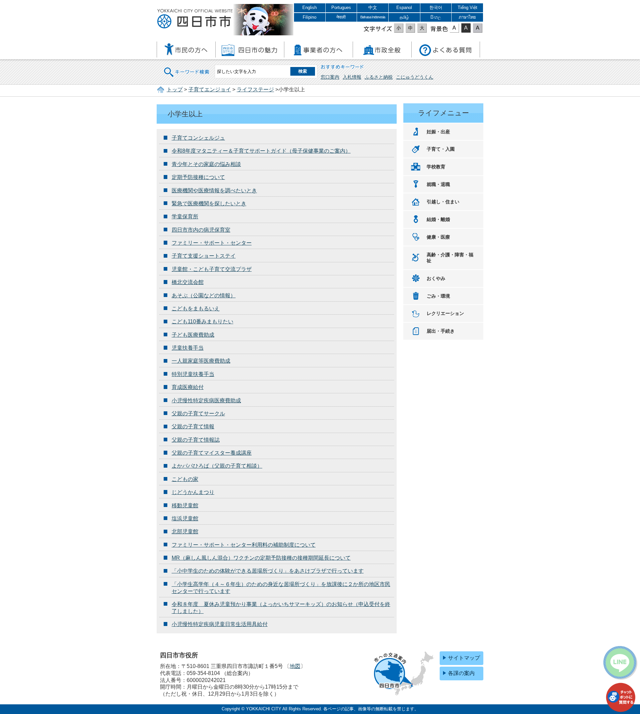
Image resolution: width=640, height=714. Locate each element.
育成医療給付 (188, 387)
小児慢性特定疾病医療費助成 (206, 400)
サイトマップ (464, 658)
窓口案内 (330, 77)
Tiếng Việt (467, 7)
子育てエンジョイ (209, 89)
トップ (175, 89)
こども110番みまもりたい (202, 321)
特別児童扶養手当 (193, 374)
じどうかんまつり (193, 492)
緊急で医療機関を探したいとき (209, 203)
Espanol (404, 7)
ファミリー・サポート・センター (212, 243)
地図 (295, 666)
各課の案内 (461, 673)
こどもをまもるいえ (196, 308)
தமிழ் (404, 17)
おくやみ (436, 278)
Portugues (341, 7)
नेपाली (341, 17)
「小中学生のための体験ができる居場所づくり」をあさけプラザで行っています (268, 571)
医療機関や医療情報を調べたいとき (214, 190)
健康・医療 (438, 237)
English (309, 7)
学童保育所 (185, 216)
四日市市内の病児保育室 (201, 230)
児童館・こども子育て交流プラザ (212, 269)
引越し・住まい (443, 201)
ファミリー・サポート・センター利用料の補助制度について (244, 545)
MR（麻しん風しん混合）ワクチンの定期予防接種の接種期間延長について (261, 558)
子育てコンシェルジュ (198, 138)
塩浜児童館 (185, 518)
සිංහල (435, 17)
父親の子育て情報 (193, 426)
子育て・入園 (441, 149)
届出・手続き (441, 331)
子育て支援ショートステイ (204, 256)
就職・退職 (438, 184)
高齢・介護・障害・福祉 (450, 258)
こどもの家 (185, 479)
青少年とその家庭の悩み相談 (206, 164)
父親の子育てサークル (198, 413)
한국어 (435, 7)
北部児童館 (185, 531)
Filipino (309, 17)
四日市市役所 (195, 19)
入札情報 (352, 77)
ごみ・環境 (438, 296)
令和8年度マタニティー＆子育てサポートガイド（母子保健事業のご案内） (261, 151)
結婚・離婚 (438, 219)
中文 (372, 7)
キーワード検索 (187, 68)
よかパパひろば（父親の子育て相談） (217, 466)
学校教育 (436, 166)
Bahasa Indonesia (372, 17)
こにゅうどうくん (414, 77)
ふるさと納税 (379, 77)
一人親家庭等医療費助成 (201, 361)
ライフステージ (255, 89)
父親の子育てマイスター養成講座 (212, 453)
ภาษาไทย (467, 17)
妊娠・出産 (438, 131)
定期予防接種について (198, 177)
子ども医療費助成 (193, 335)
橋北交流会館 (188, 282)
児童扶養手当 (188, 348)
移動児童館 (185, 505)
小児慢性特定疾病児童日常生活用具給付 (220, 624)
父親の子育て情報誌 (196, 440)
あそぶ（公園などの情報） (204, 295)
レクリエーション (445, 313)
